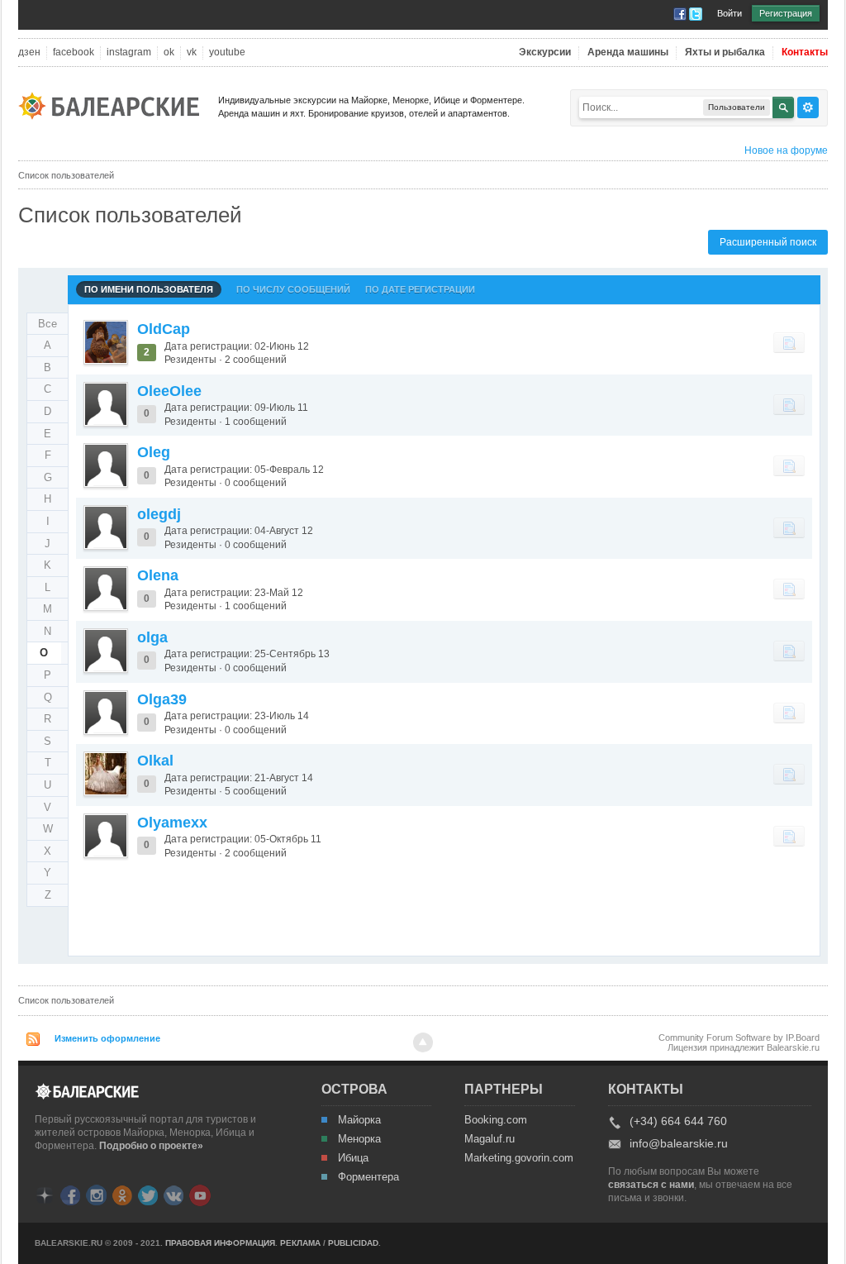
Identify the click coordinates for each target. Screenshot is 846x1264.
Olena (157, 575)
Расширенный (808, 107)
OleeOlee (169, 391)
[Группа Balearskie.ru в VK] (173, 1194)
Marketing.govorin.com (518, 1158)
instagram (129, 52)
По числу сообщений (293, 289)
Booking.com (495, 1120)
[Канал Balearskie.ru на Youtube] (200, 1194)
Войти (729, 13)
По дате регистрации (420, 289)
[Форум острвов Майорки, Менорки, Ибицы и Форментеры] (114, 104)
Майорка (359, 1120)
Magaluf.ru (489, 1139)
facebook (73, 52)
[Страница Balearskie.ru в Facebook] (70, 1194)
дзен (29, 52)
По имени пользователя (148, 289)
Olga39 (162, 699)
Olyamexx (172, 822)
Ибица (353, 1158)
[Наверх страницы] (423, 1042)
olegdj (159, 514)
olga (152, 637)
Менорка (359, 1139)
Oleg (153, 452)
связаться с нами (651, 1184)
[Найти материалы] (789, 342)
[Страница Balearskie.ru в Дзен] (45, 1194)
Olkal (155, 760)
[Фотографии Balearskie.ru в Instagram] (96, 1194)
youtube (227, 52)
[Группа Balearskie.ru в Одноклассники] (122, 1194)
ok (169, 52)
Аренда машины (627, 52)
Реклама (300, 1242)
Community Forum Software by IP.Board (739, 1037)
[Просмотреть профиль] (105, 342)
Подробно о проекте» (151, 1146)
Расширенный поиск (768, 242)
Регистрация (785, 13)
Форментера (368, 1177)
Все (47, 323)
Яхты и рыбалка (725, 52)
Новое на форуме (786, 150)
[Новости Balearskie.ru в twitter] (148, 1194)
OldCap (163, 329)
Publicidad (353, 1242)
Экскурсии (545, 52)
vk (192, 52)
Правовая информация (220, 1242)
